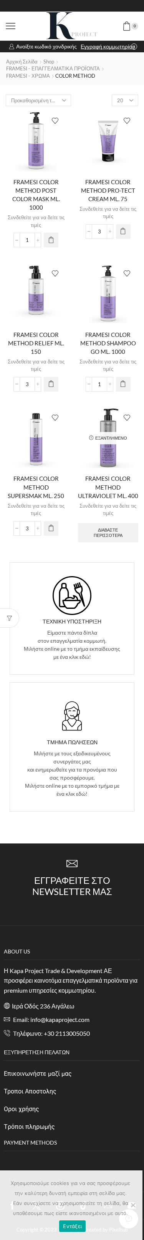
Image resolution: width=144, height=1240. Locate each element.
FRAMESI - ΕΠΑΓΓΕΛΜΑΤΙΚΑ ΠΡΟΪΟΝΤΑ (53, 68)
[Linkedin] (91, 6)
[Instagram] (65, 6)
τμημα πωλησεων (72, 742)
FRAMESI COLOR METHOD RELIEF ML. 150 (36, 343)
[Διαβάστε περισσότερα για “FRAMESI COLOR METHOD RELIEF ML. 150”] (51, 384)
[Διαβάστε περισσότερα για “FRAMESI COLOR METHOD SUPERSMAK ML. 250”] (51, 528)
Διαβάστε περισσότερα (108, 532)
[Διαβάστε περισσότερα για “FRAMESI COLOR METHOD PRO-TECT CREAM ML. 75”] (123, 231)
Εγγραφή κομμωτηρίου (108, 46)
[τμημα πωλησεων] (72, 716)
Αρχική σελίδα (22, 61)
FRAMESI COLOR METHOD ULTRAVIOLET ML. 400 (108, 487)
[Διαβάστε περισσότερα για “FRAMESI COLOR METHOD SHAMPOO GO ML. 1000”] (123, 384)
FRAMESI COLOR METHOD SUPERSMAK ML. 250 (36, 487)
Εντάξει (72, 1226)
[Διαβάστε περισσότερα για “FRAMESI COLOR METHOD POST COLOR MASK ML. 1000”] (51, 240)
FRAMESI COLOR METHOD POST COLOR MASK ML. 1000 (36, 194)
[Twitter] (52, 6)
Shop (48, 61)
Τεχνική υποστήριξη (72, 621)
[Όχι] (133, 1205)
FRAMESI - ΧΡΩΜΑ (28, 76)
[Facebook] (39, 6)
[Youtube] (78, 6)
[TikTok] (105, 6)
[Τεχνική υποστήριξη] (72, 595)
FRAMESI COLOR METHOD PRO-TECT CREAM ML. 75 (108, 190)
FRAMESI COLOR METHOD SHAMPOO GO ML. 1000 (108, 343)
